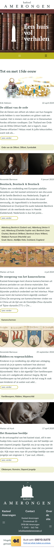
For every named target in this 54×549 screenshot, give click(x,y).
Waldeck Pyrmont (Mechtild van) (16, 237)
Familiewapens (7, 396)
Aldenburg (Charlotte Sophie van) (21, 230)
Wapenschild (28, 396)
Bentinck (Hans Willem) (36, 234)
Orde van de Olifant (10, 147)
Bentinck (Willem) (17, 234)
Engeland (40, 240)
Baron (10, 240)
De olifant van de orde (14, 107)
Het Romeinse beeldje (14, 433)
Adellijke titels (20, 240)
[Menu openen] (19, 55)
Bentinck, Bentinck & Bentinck (19, 184)
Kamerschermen (8, 320)
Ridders (18, 396)
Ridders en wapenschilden (16, 356)
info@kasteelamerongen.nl (30, 531)
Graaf (3, 240)
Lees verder (7, 138)
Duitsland (31, 240)
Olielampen (6, 469)
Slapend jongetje (28, 469)
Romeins (16, 469)
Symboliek (31, 147)
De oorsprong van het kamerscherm (22, 276)
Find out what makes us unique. (37, 543)
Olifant (23, 147)
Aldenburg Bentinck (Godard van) (16, 227)
